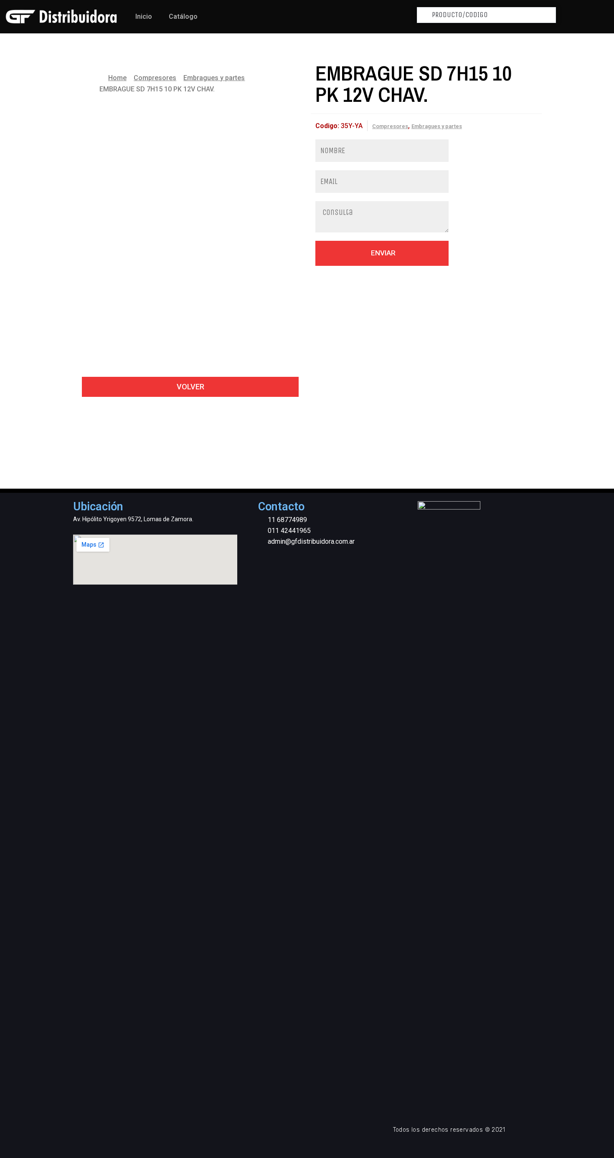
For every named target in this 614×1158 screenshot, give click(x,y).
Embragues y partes (214, 78)
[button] (190, 387)
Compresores (155, 78)
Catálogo (183, 16)
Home (117, 78)
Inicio (143, 16)
